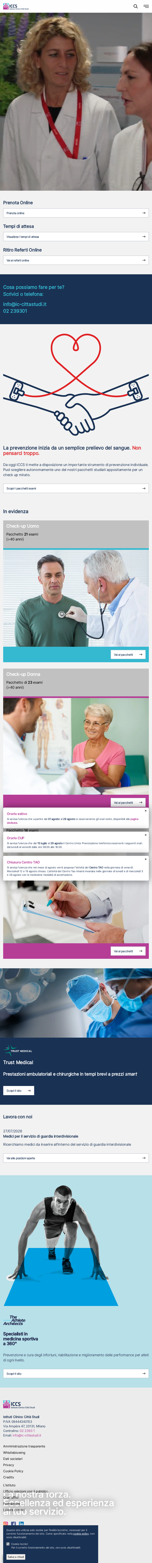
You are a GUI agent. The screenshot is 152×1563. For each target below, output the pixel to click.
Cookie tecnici (19, 1544)
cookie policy (81, 1533)
